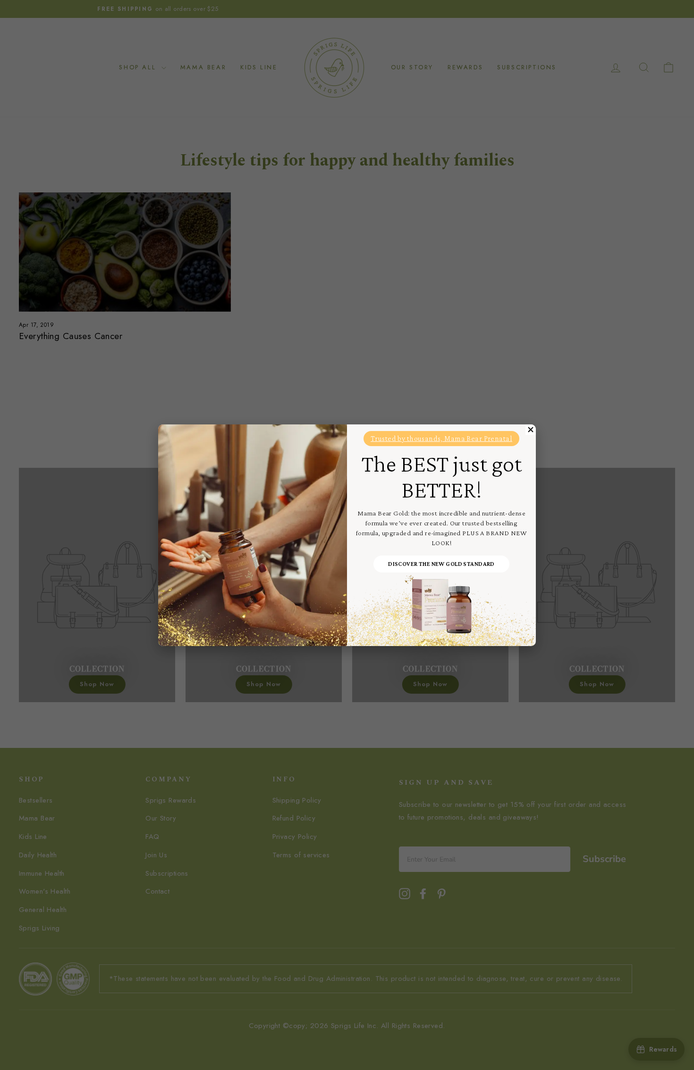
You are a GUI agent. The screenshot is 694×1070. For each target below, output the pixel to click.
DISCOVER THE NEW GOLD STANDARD (441, 563)
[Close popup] (530, 429)
